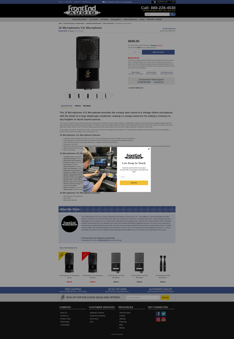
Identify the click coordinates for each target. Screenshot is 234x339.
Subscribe (134, 183)
